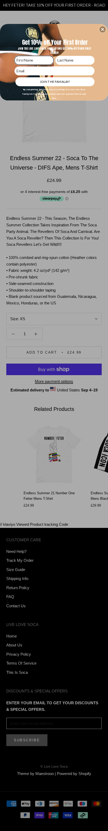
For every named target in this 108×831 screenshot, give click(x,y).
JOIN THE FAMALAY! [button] (55, 81)
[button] (102, 29)
